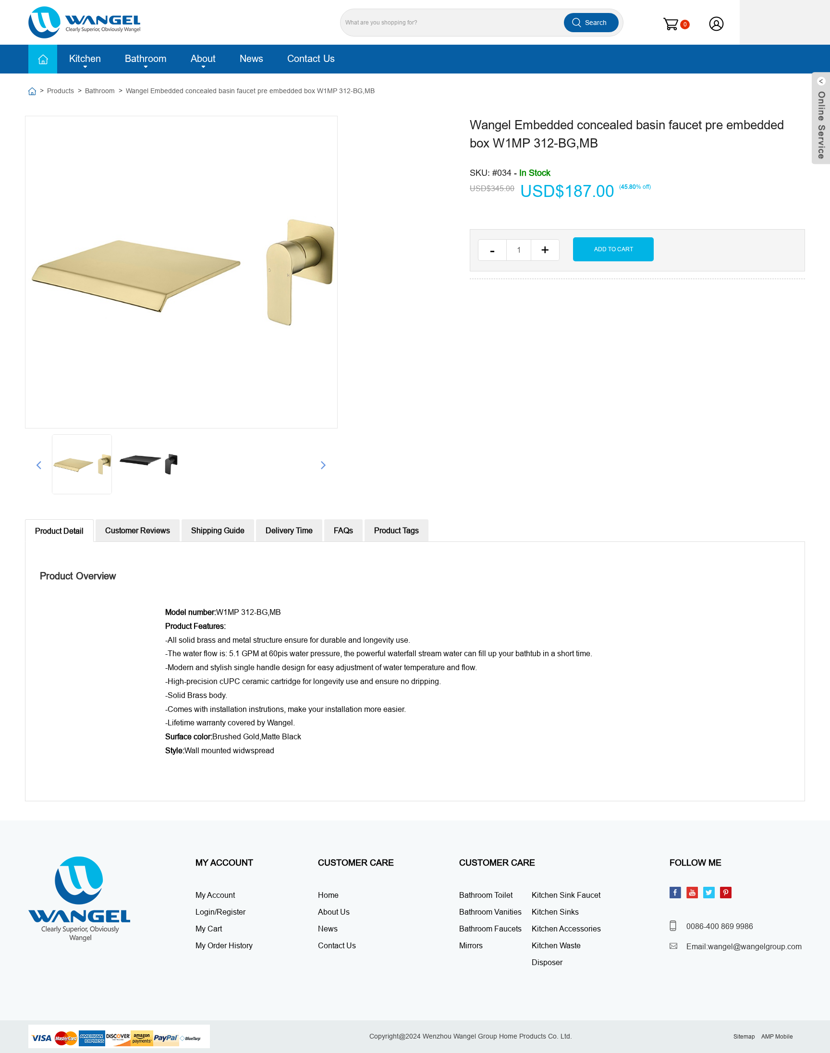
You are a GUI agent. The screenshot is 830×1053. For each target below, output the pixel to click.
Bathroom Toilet (486, 895)
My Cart (208, 928)
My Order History (224, 945)
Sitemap (744, 1036)
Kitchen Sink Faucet (566, 895)
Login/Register (220, 911)
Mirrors (471, 945)
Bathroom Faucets (490, 928)
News (251, 58)
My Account (215, 895)
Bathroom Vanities (490, 911)
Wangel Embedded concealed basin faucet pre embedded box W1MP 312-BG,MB (250, 91)
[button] (39, 464)
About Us (334, 911)
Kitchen (85, 58)
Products (60, 91)
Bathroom (146, 58)
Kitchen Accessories (566, 928)
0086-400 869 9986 (719, 926)
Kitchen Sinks (555, 911)
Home (42, 59)
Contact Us (311, 58)
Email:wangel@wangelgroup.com (744, 946)
